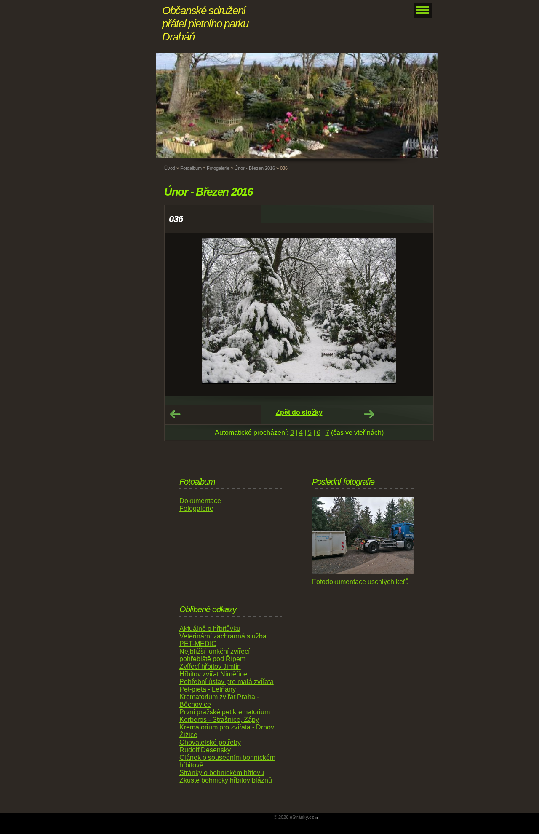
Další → (369, 414)
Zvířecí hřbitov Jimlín (210, 666)
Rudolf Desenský (205, 750)
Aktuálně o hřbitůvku (209, 628)
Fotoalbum (191, 168)
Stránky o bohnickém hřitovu (221, 772)
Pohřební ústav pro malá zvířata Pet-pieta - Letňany (226, 685)
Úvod (169, 168)
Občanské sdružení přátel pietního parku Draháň (205, 23)
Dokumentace (200, 500)
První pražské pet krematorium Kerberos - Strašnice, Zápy (224, 715)
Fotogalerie (218, 168)
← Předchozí (175, 414)
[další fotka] (419, 315)
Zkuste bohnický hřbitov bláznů (225, 780)
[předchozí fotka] (178, 315)
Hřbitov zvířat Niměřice (213, 674)
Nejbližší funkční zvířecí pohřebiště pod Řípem (214, 655)
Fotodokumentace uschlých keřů (360, 581)
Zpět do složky (299, 412)
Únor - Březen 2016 (255, 168)
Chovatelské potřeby (210, 742)
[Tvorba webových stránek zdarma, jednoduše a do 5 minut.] (317, 818)
